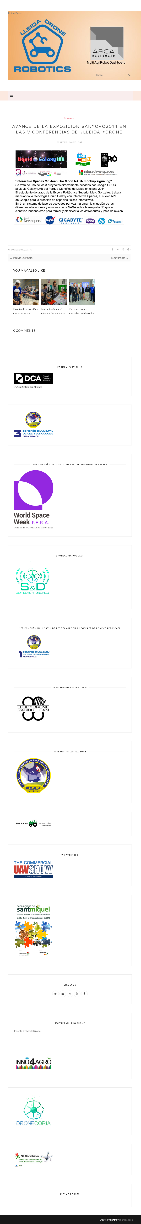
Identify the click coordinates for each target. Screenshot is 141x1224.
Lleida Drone (15, 13)
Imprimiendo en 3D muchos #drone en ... (53, 311)
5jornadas (69, 118)
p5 (31, 250)
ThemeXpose (126, 1219)
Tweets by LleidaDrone (27, 1030)
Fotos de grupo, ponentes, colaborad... (81, 311)
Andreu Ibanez (68, 142)
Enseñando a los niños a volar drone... (25, 311)
